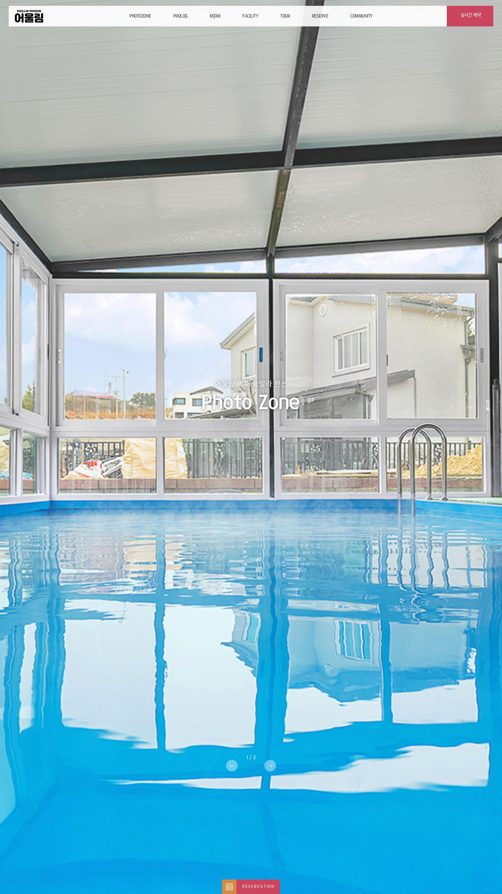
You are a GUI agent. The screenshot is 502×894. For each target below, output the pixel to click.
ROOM (215, 16)
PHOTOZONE (140, 16)
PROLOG (180, 16)
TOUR (285, 16)
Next (270, 765)
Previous (232, 765)
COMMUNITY (361, 16)
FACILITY (250, 16)
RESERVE (320, 16)
